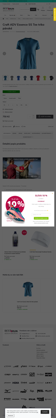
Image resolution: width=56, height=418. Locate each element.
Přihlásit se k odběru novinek (41, 218)
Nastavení (10, 415)
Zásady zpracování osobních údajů (41, 222)
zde (37, 412)
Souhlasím (45, 412)
